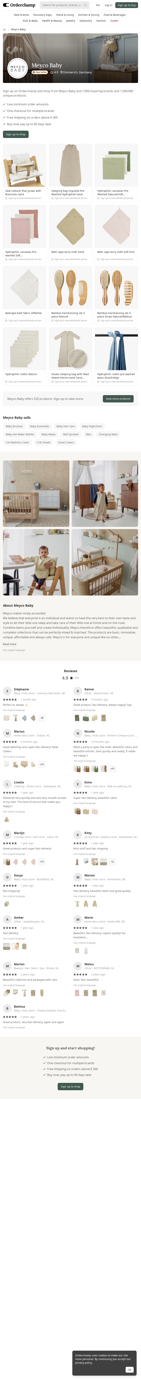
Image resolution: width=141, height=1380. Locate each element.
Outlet (114, 20)
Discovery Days (42, 15)
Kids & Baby (30, 20)
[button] (70, 398)
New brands (21, 15)
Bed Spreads (71, 434)
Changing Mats (108, 434)
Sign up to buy (127, 5)
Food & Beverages (115, 15)
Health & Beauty (52, 20)
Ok (129, 1369)
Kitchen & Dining (88, 15)
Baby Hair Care (66, 426)
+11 (42, 764)
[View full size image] (36, 493)
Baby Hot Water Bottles (20, 434)
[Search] (85, 5)
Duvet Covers (66, 442)
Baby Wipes (48, 434)
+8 (42, 717)
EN (98, 5)
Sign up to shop (16, 134)
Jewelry (70, 20)
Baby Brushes (14, 426)
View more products (118, 398)
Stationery (85, 20)
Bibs (88, 434)
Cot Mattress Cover (17, 442)
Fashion (101, 20)
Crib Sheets (44, 442)
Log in (108, 5)
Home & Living (65, 15)
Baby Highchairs (92, 426)
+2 (112, 861)
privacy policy (83, 1362)
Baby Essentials (39, 426)
